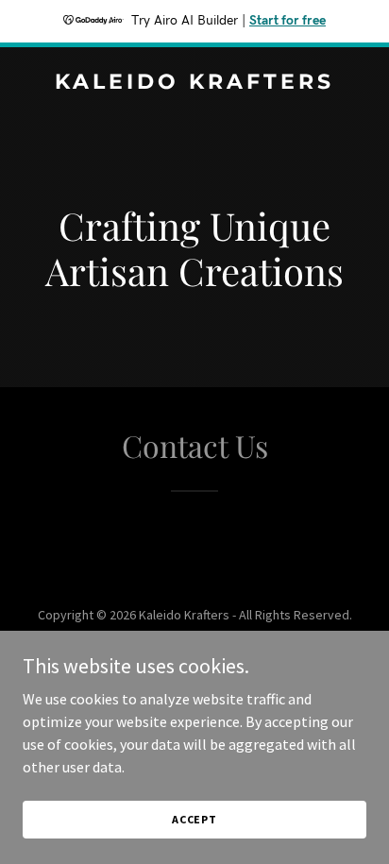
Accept (194, 819)
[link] (194, 83)
